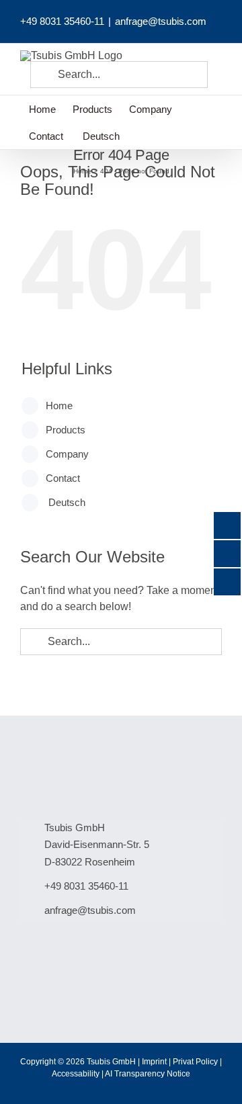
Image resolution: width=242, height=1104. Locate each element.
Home (59, 405)
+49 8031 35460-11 (62, 21)
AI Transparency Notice (147, 1073)
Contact (63, 478)
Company (67, 454)
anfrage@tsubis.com (160, 21)
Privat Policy (195, 1061)
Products (65, 429)
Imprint (154, 1061)
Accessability (75, 1073)
